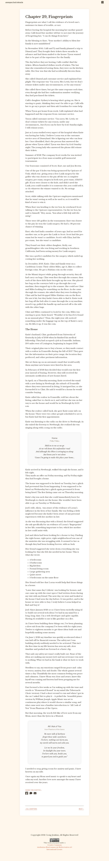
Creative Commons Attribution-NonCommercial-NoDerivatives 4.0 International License (54, 847)
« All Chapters (31, 809)
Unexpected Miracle (14, 2)
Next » (81, 809)
